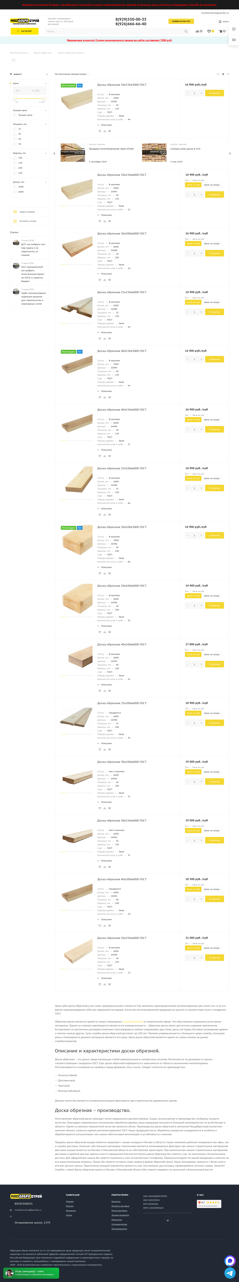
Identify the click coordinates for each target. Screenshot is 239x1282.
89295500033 (24, 1203)
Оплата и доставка (120, 1206)
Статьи (14, 232)
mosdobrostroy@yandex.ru (215, 13)
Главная (70, 1201)
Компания (71, 1210)
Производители (119, 1229)
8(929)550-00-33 (130, 19)
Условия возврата (120, 1215)
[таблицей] (228, 74)
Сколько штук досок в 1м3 (185, 148)
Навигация (73, 1195)
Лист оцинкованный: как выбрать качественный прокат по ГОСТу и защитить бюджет (32, 274)
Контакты (116, 1201)
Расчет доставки (119, 1210)
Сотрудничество (119, 1224)
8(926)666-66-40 (130, 23)
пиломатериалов (133, 1021)
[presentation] (54, 153)
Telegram (167, 1220)
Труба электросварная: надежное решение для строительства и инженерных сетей (33, 298)
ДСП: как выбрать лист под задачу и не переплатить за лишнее (33, 249)
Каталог (70, 1206)
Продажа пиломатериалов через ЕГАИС (111, 148)
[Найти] (185, 31)
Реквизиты (117, 1219)
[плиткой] (218, 74)
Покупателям (120, 1195)
